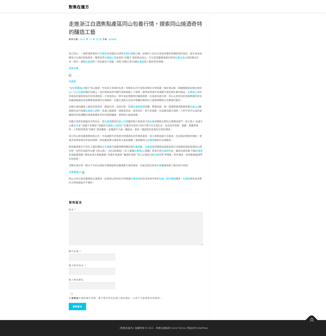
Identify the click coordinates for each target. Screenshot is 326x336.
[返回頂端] (312, 320)
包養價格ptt (78, 87)
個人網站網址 (76, 279)
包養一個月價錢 (167, 178)
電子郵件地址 (77, 265)
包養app (194, 106)
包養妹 (103, 53)
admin (113, 39)
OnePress (202, 328)
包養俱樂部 (139, 106)
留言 (72, 209)
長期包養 (128, 53)
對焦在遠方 (79, 7)
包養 (152, 121)
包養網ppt (139, 150)
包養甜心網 (194, 92)
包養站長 (180, 57)
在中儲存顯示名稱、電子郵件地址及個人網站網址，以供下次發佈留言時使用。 (115, 297)
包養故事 (135, 178)
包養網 (89, 61)
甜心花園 (123, 121)
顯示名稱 (75, 251)
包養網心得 (110, 57)
